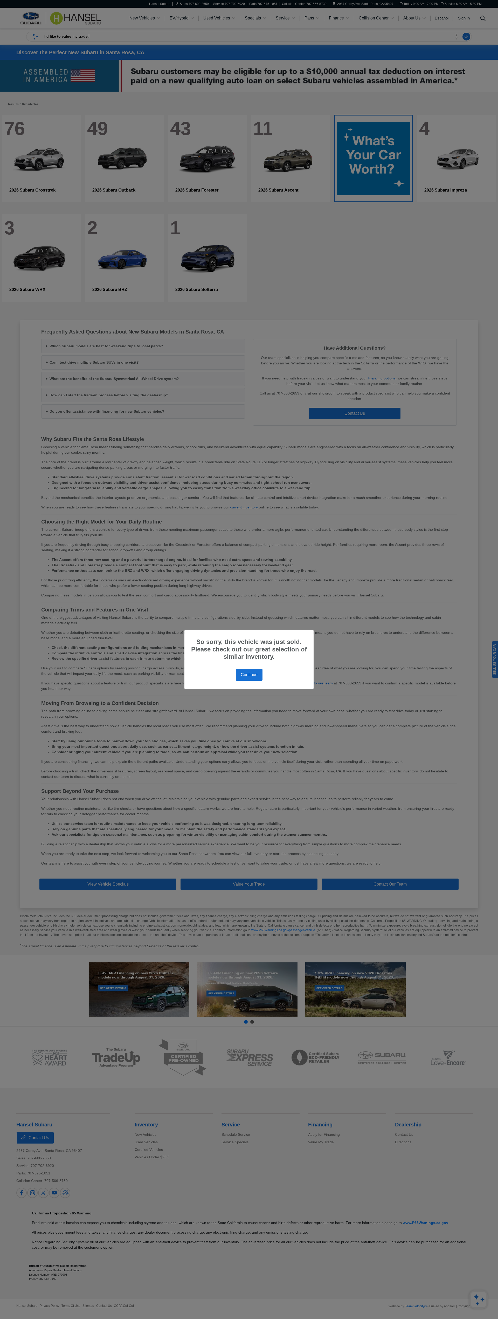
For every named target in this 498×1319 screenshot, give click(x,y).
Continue (249, 674)
